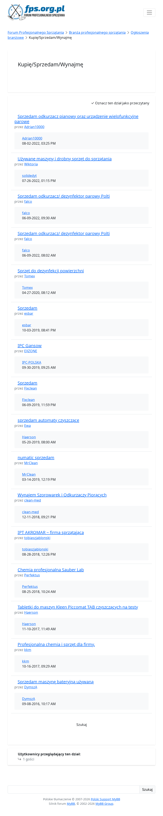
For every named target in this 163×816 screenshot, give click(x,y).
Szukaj (81, 724)
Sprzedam (27, 308)
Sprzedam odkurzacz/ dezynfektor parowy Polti (64, 196)
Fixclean (30, 388)
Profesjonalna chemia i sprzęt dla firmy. (56, 644)
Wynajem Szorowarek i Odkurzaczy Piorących (62, 495)
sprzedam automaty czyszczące (48, 420)
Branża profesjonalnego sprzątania (97, 32)
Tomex (29, 276)
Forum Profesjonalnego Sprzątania (36, 32)
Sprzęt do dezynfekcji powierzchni (51, 271)
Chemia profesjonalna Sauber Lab (51, 570)
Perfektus (32, 575)
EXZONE (30, 351)
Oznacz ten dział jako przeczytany (121, 103)
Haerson (29, 437)
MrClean (31, 463)
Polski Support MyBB (105, 799)
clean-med (32, 500)
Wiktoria (31, 164)
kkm (27, 649)
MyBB (71, 804)
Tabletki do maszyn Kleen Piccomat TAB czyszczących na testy (78, 607)
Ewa (27, 425)
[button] (81, 737)
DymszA (30, 687)
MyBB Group (104, 804)
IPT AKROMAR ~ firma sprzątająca (51, 532)
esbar (28, 313)
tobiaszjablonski (37, 537)
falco (28, 201)
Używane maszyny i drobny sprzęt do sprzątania (65, 159)
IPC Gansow (30, 345)
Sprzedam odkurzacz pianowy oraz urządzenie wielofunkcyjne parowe (76, 118)
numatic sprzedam (36, 457)
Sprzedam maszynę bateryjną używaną (56, 682)
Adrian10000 (34, 126)
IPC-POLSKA (31, 362)
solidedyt (29, 175)
